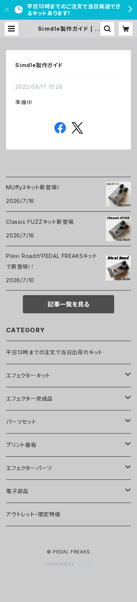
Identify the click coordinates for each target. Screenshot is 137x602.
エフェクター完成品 (29, 398)
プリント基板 (21, 445)
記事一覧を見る (68, 304)
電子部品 (17, 491)
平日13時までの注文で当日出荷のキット (54, 352)
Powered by (60, 564)
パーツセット (21, 421)
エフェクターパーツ (29, 468)
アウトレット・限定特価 (33, 514)
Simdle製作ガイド (39, 65)
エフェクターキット (28, 375)
